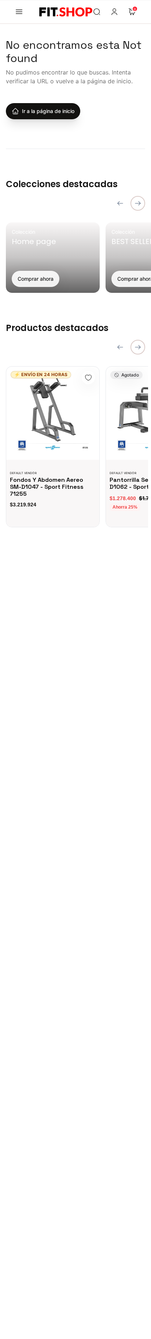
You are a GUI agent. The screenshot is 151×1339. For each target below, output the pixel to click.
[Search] (96, 11)
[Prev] (120, 203)
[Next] (137, 203)
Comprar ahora (36, 279)
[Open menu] (19, 11)
